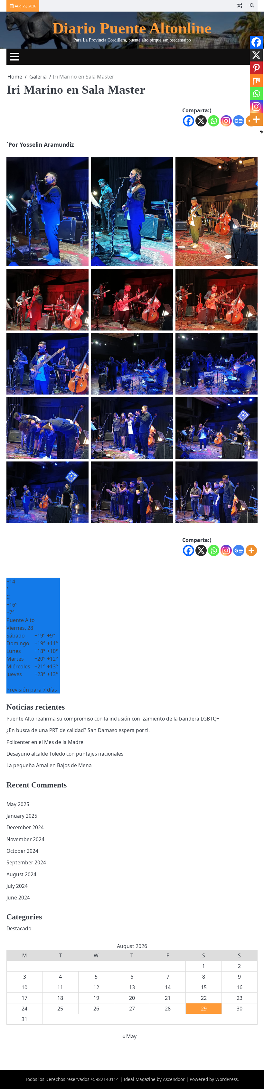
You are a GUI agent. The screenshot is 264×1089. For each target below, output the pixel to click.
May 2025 (17, 804)
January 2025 (21, 815)
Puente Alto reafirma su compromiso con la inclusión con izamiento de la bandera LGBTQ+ (113, 718)
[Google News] (238, 120)
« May (129, 1036)
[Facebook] (188, 120)
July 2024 (17, 885)
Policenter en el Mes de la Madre (44, 742)
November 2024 (25, 839)
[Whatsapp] (213, 120)
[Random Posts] (239, 5)
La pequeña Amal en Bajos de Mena (49, 765)
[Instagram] (226, 120)
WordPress (226, 1079)
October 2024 (22, 850)
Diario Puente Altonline (132, 28)
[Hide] (261, 132)
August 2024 (21, 874)
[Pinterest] (256, 67)
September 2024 (26, 862)
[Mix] (256, 80)
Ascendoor (174, 1079)
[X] (201, 120)
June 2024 (18, 897)
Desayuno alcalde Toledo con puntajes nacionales (64, 753)
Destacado (18, 928)
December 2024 (25, 827)
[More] (251, 550)
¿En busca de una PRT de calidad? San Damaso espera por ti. (78, 730)
